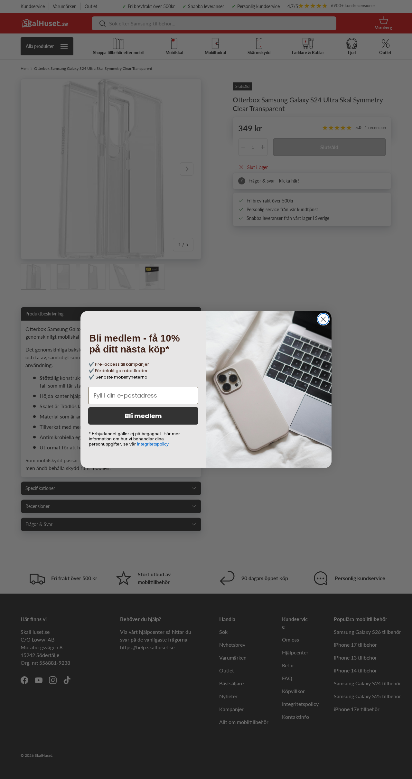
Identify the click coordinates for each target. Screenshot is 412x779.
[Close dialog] (323, 319)
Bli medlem (143, 415)
